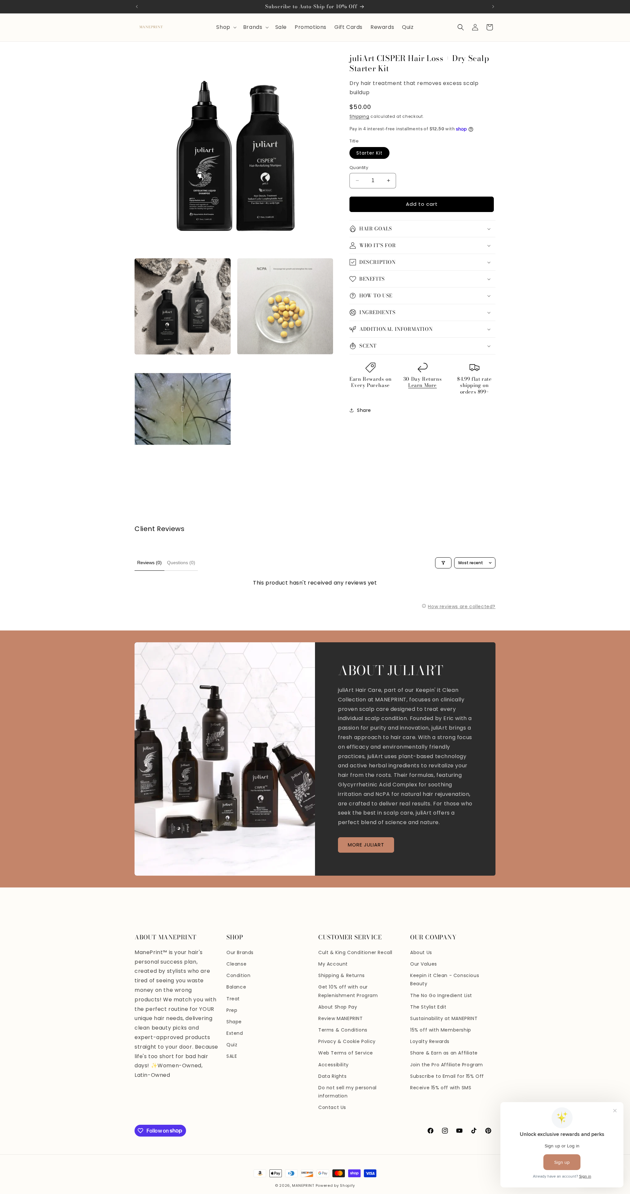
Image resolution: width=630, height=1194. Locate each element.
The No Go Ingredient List (441, 995)
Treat (233, 998)
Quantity (358, 167)
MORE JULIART (366, 845)
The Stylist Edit (428, 1007)
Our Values (423, 964)
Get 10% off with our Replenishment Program (348, 991)
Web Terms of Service (345, 1053)
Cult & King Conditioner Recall (355, 952)
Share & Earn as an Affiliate (444, 1053)
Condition (238, 975)
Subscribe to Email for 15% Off (447, 1076)
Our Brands (240, 952)
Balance (236, 987)
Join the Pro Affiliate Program (446, 1064)
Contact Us (332, 1107)
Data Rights (332, 1076)
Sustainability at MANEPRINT (443, 1018)
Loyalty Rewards (430, 1041)
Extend (234, 1033)
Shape (234, 1021)
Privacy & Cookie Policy (347, 1041)
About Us (421, 952)
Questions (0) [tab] (181, 562)
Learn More (422, 385)
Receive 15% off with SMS (440, 1087)
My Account (333, 964)
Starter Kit (369, 153)
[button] (225, 27)
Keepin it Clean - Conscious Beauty (444, 979)
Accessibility (333, 1064)
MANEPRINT (303, 1185)
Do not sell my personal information (347, 1091)
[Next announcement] (493, 6)
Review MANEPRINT (340, 1018)
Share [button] (364, 410)
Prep (231, 1010)
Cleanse (236, 964)
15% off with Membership (440, 1030)
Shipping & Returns (341, 975)
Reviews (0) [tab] (149, 562)
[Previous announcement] (137, 6)
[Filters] (443, 562)
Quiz (231, 1044)
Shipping (359, 116)
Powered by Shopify (335, 1185)
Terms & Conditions (343, 1030)
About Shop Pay (337, 1007)
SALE (231, 1056)
